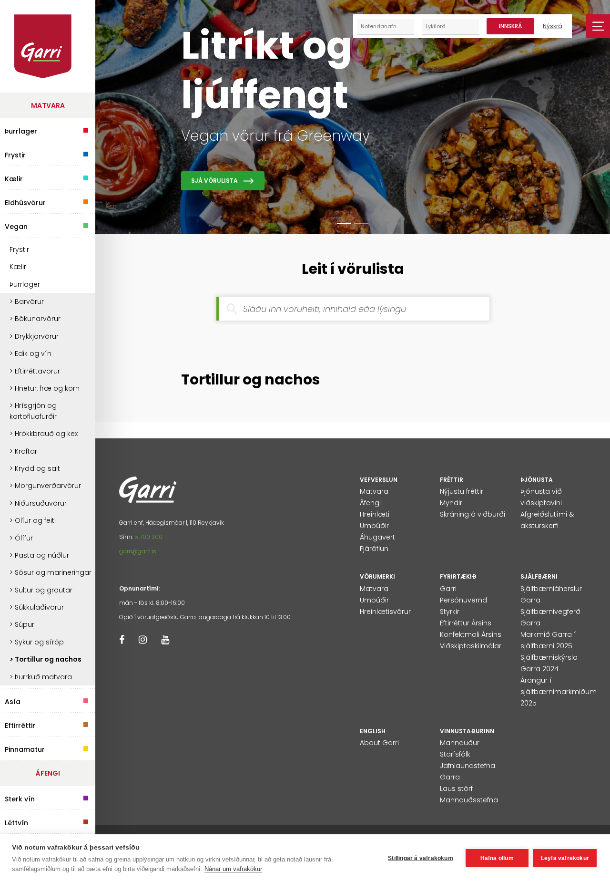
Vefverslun (378, 480)
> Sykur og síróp (37, 642)
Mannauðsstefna (469, 800)
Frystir (15, 153)
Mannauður (459, 742)
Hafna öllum (497, 858)
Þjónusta (536, 480)
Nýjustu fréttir (461, 491)
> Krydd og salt (35, 468)
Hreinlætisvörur (385, 611)
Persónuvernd (463, 600)
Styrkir (449, 611)
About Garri (379, 742)
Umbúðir (374, 525)
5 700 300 (148, 537)
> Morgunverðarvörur (45, 485)
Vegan (16, 225)
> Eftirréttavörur (35, 371)
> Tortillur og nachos (45, 659)
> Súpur (22, 624)
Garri (448, 588)
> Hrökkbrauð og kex (44, 433)
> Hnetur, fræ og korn (45, 388)
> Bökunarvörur (35, 318)
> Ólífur (21, 538)
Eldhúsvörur (25, 201)
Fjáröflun (374, 548)
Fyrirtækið (458, 576)
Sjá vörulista (214, 180)
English (373, 731)
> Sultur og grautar (41, 590)
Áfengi (48, 773)
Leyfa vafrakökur (565, 858)
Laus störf (456, 788)
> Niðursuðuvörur (38, 503)
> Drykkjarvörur (34, 336)
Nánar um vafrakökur (233, 868)
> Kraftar (23, 451)
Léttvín (16, 821)
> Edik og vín (30, 353)
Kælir (14, 177)
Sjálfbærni (539, 576)
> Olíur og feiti (33, 520)
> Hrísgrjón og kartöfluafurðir (33, 411)
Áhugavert (377, 537)
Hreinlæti (374, 514)
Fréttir (451, 480)
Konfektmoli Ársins (470, 634)
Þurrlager (21, 130)
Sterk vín (20, 797)
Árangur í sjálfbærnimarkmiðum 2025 (558, 691)
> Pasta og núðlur (39, 555)
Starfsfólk (455, 754)
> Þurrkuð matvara (41, 677)
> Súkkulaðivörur (37, 607)
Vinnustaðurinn (467, 731)
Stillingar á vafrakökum (420, 858)
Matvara (48, 105)
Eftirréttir (20, 724)
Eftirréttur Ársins (465, 623)
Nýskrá (552, 26)
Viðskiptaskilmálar (470, 646)
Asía (12, 700)
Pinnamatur (25, 748)
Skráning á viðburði (472, 514)
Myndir (451, 503)
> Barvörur (27, 301)
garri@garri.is (137, 551)
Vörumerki (377, 576)
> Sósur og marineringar (51, 572)
